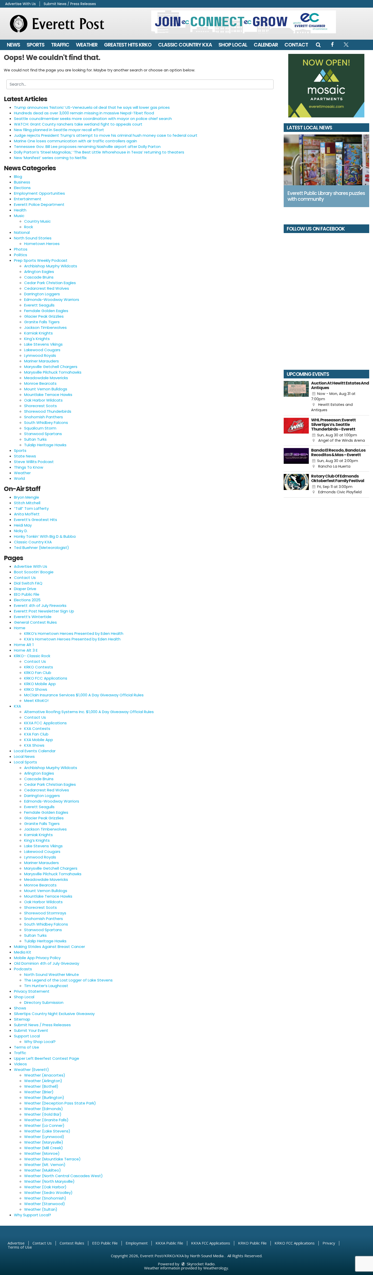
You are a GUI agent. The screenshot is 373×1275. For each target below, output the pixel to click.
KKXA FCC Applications (45, 723)
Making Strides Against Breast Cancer (49, 946)
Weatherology (215, 1267)
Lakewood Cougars (42, 349)
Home (19, 628)
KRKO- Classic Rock (32, 655)
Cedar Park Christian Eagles (50, 282)
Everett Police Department (39, 204)
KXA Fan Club (36, 734)
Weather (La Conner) (44, 1125)
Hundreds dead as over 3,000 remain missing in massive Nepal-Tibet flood (84, 113)
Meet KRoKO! (36, 700)
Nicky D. (21, 530)
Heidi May (23, 525)
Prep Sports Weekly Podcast (40, 260)
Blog (18, 176)
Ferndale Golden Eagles (46, 310)
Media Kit (22, 952)
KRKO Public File (252, 1243)
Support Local (27, 1036)
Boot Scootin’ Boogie (34, 572)
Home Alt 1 (24, 644)
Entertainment (27, 199)
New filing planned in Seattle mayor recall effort (59, 129)
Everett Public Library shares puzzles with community (326, 196)
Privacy (329, 1243)
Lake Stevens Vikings (43, 344)
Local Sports (25, 762)
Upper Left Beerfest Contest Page (46, 1058)
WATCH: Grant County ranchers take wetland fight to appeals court (78, 124)
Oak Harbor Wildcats (43, 400)
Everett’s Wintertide (33, 616)
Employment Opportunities (39, 193)
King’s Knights (37, 840)
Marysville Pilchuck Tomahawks (52, 372)
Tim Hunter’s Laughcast (46, 985)
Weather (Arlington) (43, 1080)
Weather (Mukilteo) (42, 1170)
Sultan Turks (35, 439)
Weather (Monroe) (42, 1153)
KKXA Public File (169, 1243)
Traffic (60, 44)
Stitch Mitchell (27, 502)
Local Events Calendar (35, 751)
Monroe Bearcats (40, 383)
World (19, 478)
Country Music (37, 221)
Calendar (266, 44)
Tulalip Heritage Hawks (45, 445)
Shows (20, 1008)
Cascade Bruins (39, 277)
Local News (24, 756)
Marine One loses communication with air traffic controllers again (75, 141)
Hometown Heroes (42, 243)
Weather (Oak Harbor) (45, 1187)
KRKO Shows (35, 689)
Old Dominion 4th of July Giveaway (46, 963)
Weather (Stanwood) (44, 1203)
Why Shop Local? (40, 1041)
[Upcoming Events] (296, 397)
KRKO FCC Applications (45, 678)
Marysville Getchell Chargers (50, 366)
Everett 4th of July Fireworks (40, 605)
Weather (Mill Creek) (43, 1147)
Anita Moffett (27, 514)
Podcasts (23, 969)
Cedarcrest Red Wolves (46, 288)
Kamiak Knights (38, 333)
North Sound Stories (33, 238)
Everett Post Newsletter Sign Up (44, 611)
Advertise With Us (20, 3)
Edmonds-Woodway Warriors (51, 299)
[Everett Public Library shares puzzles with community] (326, 159)
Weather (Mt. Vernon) (44, 1164)
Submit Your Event (31, 1030)
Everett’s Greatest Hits (35, 519)
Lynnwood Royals (40, 355)
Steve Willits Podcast (34, 461)
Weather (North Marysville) (49, 1181)
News (13, 44)
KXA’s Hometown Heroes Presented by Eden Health (72, 639)
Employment (137, 1243)
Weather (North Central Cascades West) (63, 1175)
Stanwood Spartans (43, 433)
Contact (296, 44)
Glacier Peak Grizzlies (44, 316)
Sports (35, 44)
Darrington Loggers (42, 294)
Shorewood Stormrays (45, 913)
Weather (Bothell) (41, 1086)
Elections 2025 (27, 600)
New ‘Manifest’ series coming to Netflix (50, 157)
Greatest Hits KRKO (127, 44)
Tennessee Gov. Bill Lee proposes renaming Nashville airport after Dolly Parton (87, 146)
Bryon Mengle (26, 497)
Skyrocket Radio (200, 1263)
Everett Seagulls (39, 305)
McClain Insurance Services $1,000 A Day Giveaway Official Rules (84, 695)
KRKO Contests (38, 667)
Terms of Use (26, 1047)
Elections (22, 187)
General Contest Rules (35, 622)
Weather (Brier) (39, 1092)
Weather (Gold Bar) (42, 1114)
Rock (28, 226)
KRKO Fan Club (37, 672)
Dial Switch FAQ (28, 583)
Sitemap (22, 1019)
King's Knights (37, 338)
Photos (20, 249)
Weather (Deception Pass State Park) (60, 1103)
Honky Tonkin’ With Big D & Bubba (45, 536)
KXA (17, 706)
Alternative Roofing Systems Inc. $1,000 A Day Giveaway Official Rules (89, 711)
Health (20, 210)
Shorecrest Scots (40, 405)
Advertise (16, 1243)
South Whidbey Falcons (46, 422)
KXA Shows (34, 745)
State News (25, 456)
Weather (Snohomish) (45, 1198)
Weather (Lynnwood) (44, 1136)
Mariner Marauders (41, 361)
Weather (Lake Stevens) (47, 1131)
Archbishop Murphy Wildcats (50, 266)
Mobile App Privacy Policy (37, 957)
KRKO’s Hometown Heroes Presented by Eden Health (73, 633)
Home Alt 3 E (26, 650)
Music (19, 215)
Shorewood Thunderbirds (47, 411)
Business (22, 182)
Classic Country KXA (185, 44)
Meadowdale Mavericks (46, 377)
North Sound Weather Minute (51, 974)
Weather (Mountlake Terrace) (52, 1159)
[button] (318, 44)
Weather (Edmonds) (43, 1108)
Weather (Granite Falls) (46, 1120)
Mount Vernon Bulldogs (45, 389)
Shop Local (232, 44)
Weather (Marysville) (43, 1142)
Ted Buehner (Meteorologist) (41, 547)
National (22, 232)
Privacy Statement (31, 991)
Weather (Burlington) (44, 1097)
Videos (20, 1064)
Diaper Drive (25, 588)
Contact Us (25, 577)
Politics (20, 254)
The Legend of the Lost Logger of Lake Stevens (68, 980)
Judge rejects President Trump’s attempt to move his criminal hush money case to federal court (105, 135)
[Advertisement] (243, 21)
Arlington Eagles (39, 271)
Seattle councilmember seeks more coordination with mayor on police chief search (93, 118)
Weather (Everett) (31, 1069)
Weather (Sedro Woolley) (48, 1192)
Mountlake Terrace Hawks (48, 394)
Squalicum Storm (40, 428)
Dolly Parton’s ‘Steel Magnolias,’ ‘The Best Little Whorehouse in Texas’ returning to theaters (99, 152)
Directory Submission (43, 1002)
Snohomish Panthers (43, 417)
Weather (86, 44)
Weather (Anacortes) (44, 1075)
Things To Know (28, 467)
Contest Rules (72, 1243)
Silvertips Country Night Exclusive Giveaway (54, 1013)
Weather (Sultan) (40, 1209)
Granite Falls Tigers (42, 322)
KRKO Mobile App (40, 683)
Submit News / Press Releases (70, 3)
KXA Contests (37, 728)
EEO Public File (26, 594)
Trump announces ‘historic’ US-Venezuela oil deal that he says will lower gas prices (92, 107)
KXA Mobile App (38, 739)
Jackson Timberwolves (45, 327)
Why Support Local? (32, 1215)
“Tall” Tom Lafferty (31, 508)
